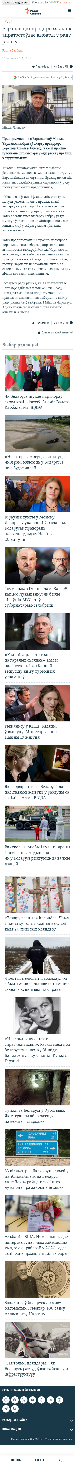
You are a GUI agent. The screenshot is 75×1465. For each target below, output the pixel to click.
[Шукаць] (60, 1460)
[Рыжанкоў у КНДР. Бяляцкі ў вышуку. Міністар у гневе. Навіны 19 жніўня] (37, 703)
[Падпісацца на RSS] (14, 1409)
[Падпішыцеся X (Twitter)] (24, 1400)
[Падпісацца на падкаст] (41, 1400)
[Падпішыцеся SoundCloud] (50, 1400)
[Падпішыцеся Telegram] (6, 1409)
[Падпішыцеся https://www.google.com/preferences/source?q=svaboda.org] (6, 1400)
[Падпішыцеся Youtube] (32, 1400)
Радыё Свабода (12, 50)
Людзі (7, 21)
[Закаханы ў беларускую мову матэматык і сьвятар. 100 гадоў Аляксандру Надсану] (37, 1279)
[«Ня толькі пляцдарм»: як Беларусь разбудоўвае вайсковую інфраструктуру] (37, 1340)
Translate (63, 2)
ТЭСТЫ (39, 1460)
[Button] (40, 66)
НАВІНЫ (16, 1460)
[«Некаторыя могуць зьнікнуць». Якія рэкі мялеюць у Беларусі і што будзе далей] (37, 433)
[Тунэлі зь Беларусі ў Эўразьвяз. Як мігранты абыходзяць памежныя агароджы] (37, 1087)
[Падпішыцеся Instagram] (59, 1400)
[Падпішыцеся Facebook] (14, 1400)
